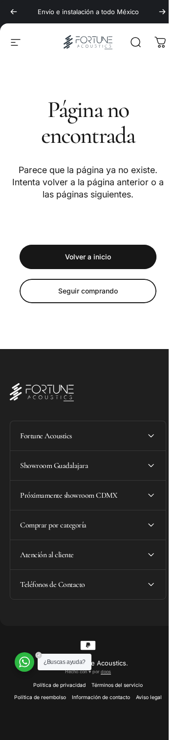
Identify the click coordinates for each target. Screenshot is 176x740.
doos (102, 671)
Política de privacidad (56, 685)
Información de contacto (97, 697)
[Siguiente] (162, 11)
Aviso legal (145, 697)
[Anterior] (13, 11)
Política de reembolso (37, 697)
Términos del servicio (113, 685)
